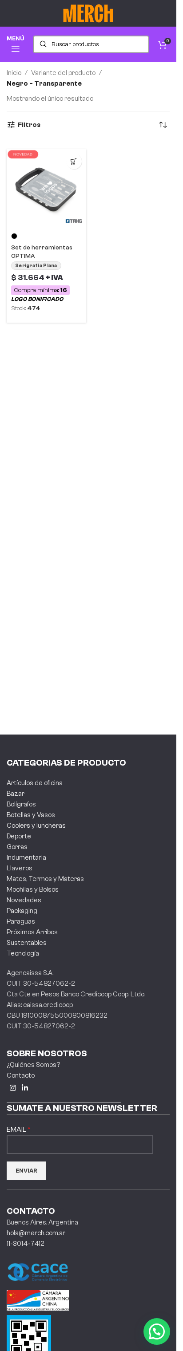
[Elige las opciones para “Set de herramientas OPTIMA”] (74, 161)
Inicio (14, 73)
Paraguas (21, 921)
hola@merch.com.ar (36, 1233)
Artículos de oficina (35, 783)
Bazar (15, 794)
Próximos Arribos (32, 932)
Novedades (24, 900)
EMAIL (17, 1129)
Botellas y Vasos (31, 815)
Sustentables (27, 943)
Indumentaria (26, 857)
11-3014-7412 (25, 1244)
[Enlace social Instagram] (13, 1088)
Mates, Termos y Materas (45, 879)
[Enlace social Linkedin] (25, 1088)
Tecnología (23, 953)
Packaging (22, 911)
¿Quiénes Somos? (33, 1065)
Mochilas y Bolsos (33, 889)
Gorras (17, 847)
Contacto (21, 1075)
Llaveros (19, 868)
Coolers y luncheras (36, 826)
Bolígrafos (21, 804)
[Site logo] (88, 13)
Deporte (19, 836)
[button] (156, 1331)
